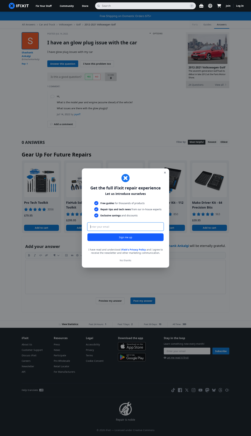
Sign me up (125, 237)
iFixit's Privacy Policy (133, 249)
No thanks (125, 260)
